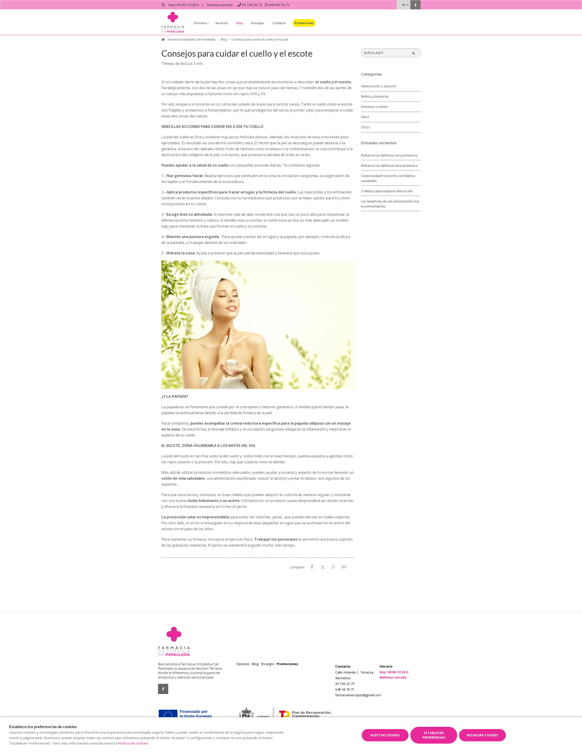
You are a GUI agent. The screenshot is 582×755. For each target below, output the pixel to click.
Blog (239, 23)
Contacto (279, 23)
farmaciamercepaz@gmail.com (358, 695)
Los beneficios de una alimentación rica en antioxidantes (390, 203)
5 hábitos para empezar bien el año (387, 191)
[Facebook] (312, 567)
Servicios (221, 23)
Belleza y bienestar (375, 96)
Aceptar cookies (385, 735)
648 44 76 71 (344, 689)
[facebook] (415, 5)
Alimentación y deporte (378, 86)
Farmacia (200, 23)
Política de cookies (133, 743)
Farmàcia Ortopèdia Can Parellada (191, 39)
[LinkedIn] (344, 567)
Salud (365, 117)
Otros (365, 127)
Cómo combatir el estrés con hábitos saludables (388, 178)
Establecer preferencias (433, 735)
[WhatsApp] (333, 567)
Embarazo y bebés (374, 107)
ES (403, 4)
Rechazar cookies (482, 735)
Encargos (257, 23)
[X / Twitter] (323, 567)
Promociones (304, 23)
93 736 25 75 (344, 684)
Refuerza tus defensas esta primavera (389, 155)
